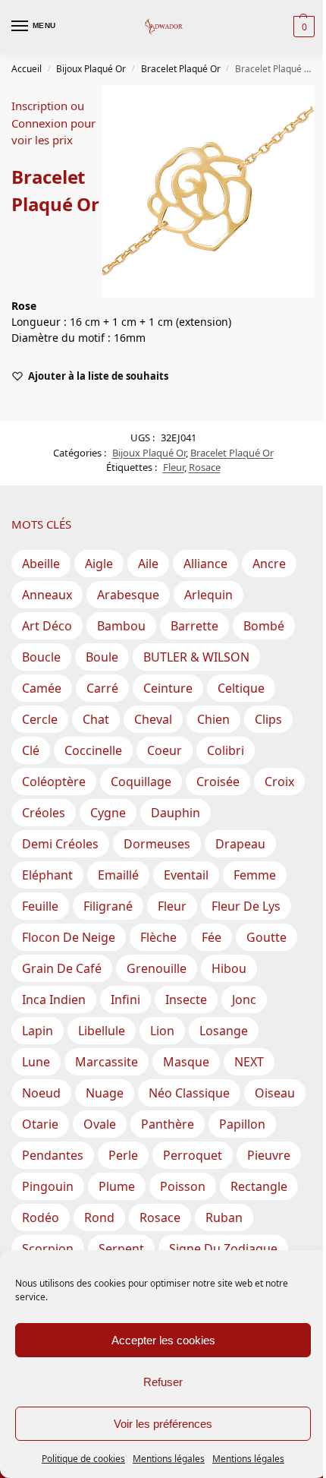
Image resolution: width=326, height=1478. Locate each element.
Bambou (121, 625)
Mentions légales (169, 1458)
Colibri (225, 750)
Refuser (163, 1381)
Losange (223, 1030)
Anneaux (47, 594)
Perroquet (192, 1155)
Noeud (41, 1093)
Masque (186, 1061)
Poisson (182, 1186)
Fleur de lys (246, 906)
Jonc (244, 999)
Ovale (99, 1124)
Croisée (218, 781)
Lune (36, 1061)
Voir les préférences (163, 1423)
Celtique (241, 688)
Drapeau (240, 843)
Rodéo (40, 1217)
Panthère (167, 1124)
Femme (255, 875)
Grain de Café (62, 968)
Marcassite (106, 1061)
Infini (125, 999)
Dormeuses (157, 843)
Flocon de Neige (68, 937)
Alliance (205, 563)
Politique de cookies (83, 1458)
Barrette (194, 625)
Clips (268, 719)
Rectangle (258, 1186)
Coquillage (141, 781)
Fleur (173, 467)
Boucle (41, 657)
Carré (102, 688)
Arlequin (208, 594)
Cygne (108, 812)
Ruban (224, 1217)
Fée (211, 937)
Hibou (229, 968)
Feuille (40, 906)
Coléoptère (54, 781)
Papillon (242, 1124)
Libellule (101, 1030)
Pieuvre (268, 1155)
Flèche (158, 937)
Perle (123, 1155)
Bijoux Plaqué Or (91, 68)
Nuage (105, 1093)
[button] (302, 26)
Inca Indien (54, 999)
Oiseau (275, 1093)
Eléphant (47, 875)
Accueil (26, 68)
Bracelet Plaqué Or (181, 68)
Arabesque (128, 594)
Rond (99, 1217)
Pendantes (52, 1155)
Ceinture (168, 688)
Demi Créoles (60, 843)
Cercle (40, 719)
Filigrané (108, 906)
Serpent (121, 1248)
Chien (213, 719)
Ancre (269, 563)
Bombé (263, 625)
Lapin (37, 1030)
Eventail (186, 875)
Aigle (99, 563)
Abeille (41, 563)
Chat (96, 719)
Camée (41, 688)
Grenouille (157, 968)
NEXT (249, 1061)
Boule (102, 657)
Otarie (40, 1124)
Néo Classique (189, 1093)
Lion (162, 1030)
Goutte (266, 937)
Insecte (186, 999)
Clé (30, 750)
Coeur (164, 750)
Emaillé (118, 875)
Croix (279, 781)
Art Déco (47, 625)
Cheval (153, 719)
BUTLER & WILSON (196, 657)
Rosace (205, 467)
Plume (117, 1186)
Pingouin (48, 1186)
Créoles (43, 812)
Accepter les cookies (163, 1340)
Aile (148, 563)
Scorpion (48, 1248)
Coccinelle (93, 750)
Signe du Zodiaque (223, 1248)
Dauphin (175, 812)
